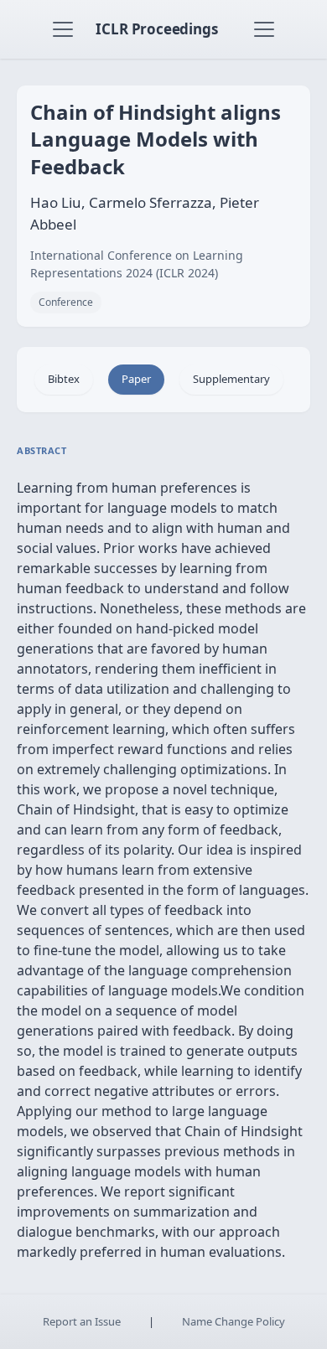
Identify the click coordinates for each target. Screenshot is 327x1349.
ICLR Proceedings (156, 29)
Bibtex (64, 378)
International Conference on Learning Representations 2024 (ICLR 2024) (136, 264)
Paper (136, 378)
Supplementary (231, 378)
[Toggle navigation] (63, 29)
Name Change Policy (233, 1321)
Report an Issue (82, 1321)
